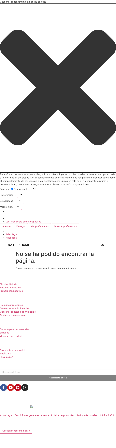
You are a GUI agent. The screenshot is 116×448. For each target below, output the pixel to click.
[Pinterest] (17, 387)
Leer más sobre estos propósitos (23, 221)
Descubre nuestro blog (23, 399)
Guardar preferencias (65, 226)
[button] (58, 88)
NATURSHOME (19, 245)
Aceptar (6, 226)
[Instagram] (24, 387)
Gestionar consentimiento (16, 430)
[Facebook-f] (3, 387)
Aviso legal (11, 234)
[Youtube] (10, 387)
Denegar (20, 226)
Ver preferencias (40, 226)
